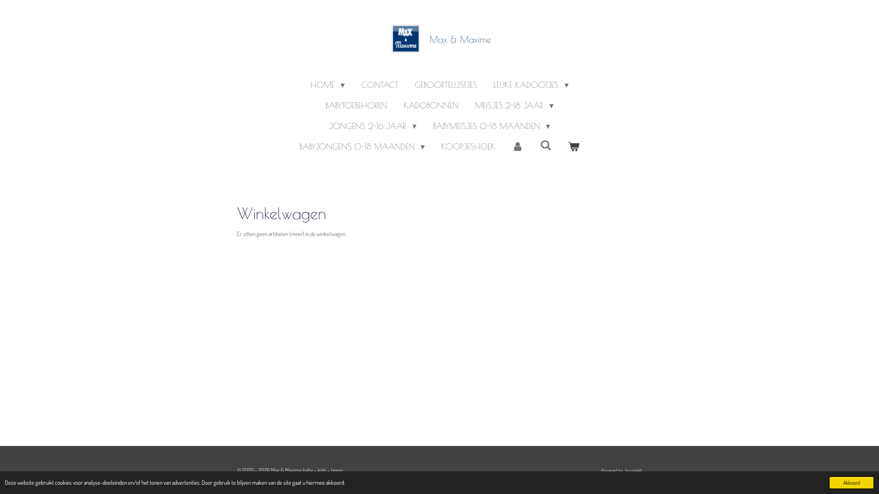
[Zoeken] (546, 145)
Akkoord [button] (851, 482)
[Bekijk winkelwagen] (574, 146)
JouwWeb (633, 470)
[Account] (517, 146)
